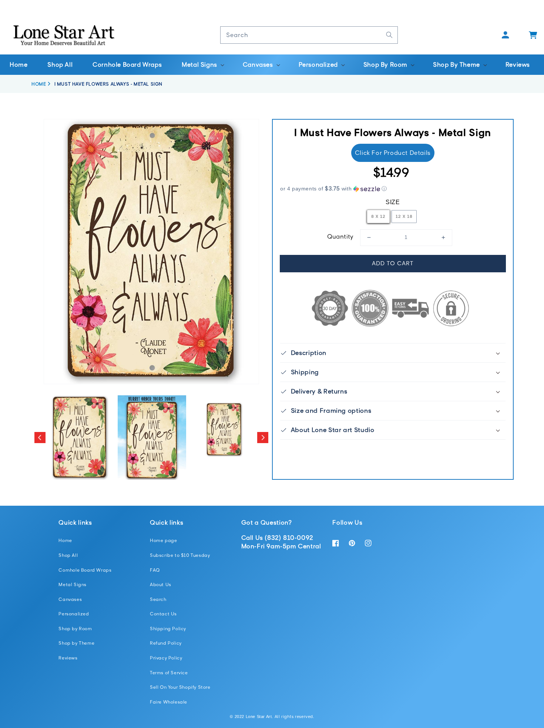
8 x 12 (378, 216)
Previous (40, 437)
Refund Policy (166, 643)
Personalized (73, 613)
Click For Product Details (393, 152)
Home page (163, 540)
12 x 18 (404, 216)
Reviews (67, 658)
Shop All (68, 555)
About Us (160, 584)
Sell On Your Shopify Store (180, 687)
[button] (202, 64)
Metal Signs (72, 584)
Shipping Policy (168, 628)
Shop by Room (75, 628)
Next (262, 437)
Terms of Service (169, 672)
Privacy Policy (166, 658)
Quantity (340, 236)
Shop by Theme (76, 643)
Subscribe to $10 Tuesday (180, 555)
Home (65, 540)
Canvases (70, 599)
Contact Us (163, 613)
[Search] (389, 35)
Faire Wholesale (168, 702)
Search (158, 599)
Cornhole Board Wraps (84, 570)
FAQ (155, 570)
